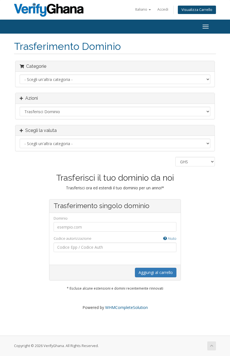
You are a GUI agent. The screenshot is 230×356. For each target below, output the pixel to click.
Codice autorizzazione (115, 238)
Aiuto (171, 238)
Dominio (61, 218)
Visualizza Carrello (196, 9)
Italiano (141, 9)
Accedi (162, 9)
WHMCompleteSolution (126, 307)
